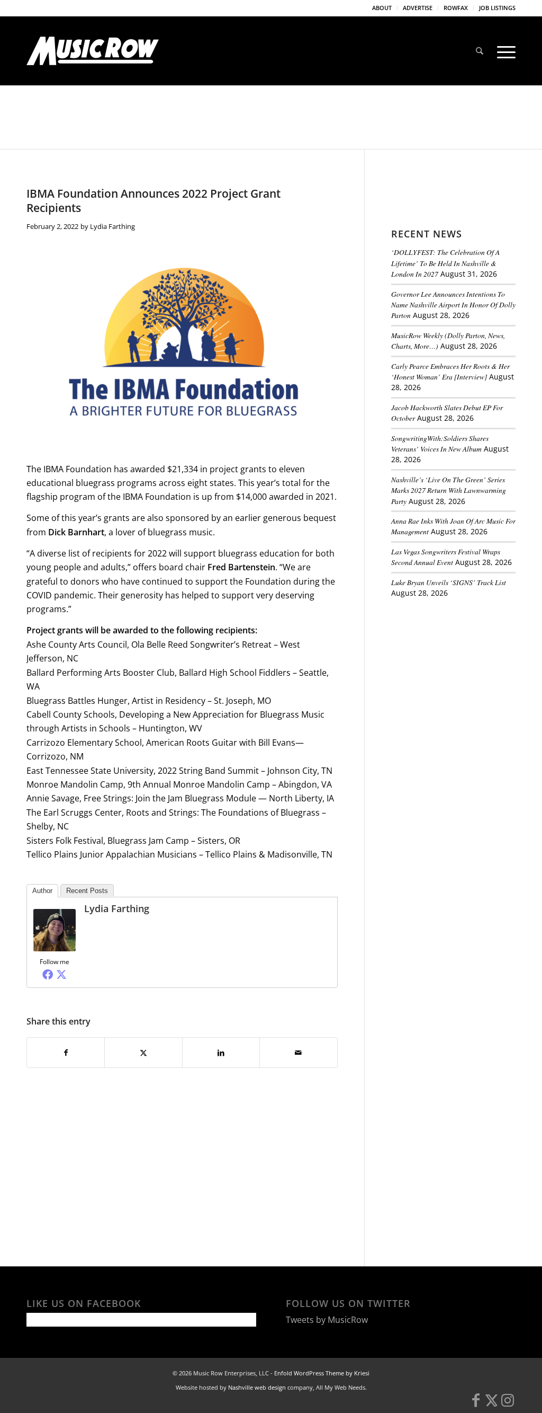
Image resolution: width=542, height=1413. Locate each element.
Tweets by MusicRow (327, 1320)
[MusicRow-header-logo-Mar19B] (92, 50)
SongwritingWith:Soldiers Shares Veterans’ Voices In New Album (440, 443)
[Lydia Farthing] (54, 948)
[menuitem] (382, 8)
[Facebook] (47, 974)
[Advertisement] (466, 679)
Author (42, 891)
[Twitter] (61, 974)
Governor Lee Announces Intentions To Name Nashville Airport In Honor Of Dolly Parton (453, 305)
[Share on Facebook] (65, 1052)
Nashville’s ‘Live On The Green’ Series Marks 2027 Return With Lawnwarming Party (448, 490)
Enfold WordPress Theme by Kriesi (321, 1373)
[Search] (479, 50)
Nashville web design (257, 1387)
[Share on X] (143, 1052)
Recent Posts (87, 891)
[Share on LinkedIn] (221, 1052)
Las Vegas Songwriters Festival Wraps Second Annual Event (445, 556)
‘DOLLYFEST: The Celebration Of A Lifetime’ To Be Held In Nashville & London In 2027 (445, 263)
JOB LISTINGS (497, 8)
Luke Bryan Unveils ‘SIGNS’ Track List (448, 582)
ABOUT (382, 8)
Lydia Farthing (112, 226)
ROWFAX (456, 8)
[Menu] (503, 50)
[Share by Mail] (298, 1052)
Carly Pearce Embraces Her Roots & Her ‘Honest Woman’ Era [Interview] (450, 371)
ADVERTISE (417, 8)
